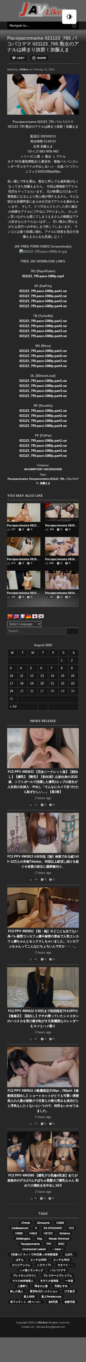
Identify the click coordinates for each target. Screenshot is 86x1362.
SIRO (61, 1243)
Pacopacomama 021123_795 (46, 478)
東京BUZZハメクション (44, 1291)
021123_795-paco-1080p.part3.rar (43, 301)
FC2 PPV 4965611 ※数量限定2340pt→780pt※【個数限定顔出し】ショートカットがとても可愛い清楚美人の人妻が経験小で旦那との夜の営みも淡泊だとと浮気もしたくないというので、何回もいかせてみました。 (43, 1101)
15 (62, 676)
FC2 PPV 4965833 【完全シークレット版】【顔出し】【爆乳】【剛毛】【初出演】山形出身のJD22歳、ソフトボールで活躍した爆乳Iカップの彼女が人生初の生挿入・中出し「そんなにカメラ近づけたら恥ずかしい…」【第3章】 (43, 782)
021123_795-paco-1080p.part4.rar (43, 306)
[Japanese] (35, 616)
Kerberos (64, 1233)
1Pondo (25, 1222)
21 (52, 683)
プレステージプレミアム (57, 1275)
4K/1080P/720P (33, 469)
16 (72, 676)
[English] (16, 616)
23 (72, 683)
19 (31, 683)
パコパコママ (58, 1270)
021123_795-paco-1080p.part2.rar (43, 296)
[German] (29, 616)
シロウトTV (44, 1264)
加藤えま (45, 483)
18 (21, 683)
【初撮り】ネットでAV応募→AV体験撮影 (34, 1254)
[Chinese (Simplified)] (10, 616)
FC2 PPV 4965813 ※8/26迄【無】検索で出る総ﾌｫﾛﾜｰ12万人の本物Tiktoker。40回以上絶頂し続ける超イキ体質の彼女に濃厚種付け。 (43, 861)
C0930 (60, 1222)
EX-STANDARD (53, 1227)
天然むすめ (61, 1285)
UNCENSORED (52, 469)
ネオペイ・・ (65, 1264)
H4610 (33, 1233)
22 (62, 683)
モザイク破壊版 (49, 1280)
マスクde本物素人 (22, 1280)
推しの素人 (16, 1291)
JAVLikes (42, 1322)
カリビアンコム (21, 1264)
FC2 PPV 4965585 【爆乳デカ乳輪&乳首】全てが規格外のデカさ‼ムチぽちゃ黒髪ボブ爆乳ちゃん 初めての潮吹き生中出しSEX (43, 1180)
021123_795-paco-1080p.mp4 (43, 276)
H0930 (19, 1233)
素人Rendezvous (51, 1296)
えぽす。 (70, 1254)
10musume (43, 1222)
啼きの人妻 (41, 1285)
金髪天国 (69, 1301)
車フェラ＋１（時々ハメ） (26, 1301)
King (39, 1238)
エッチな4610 (61, 1259)
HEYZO (48, 1233)
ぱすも (20, 1259)
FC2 (71, 1227)
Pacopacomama (18, 478)
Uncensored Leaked (34, 1249)
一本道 (69, 1280)
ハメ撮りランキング (31, 1270)
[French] (22, 616)
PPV (48, 1243)
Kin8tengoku (23, 1238)
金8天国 (53, 1301)
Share (41, 58)
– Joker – (57, 1249)
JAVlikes (24, 69)
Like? (21, 58)
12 (31, 676)
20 (42, 683)
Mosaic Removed (59, 1238)
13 (42, 676)
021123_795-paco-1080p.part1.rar (43, 291)
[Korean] (41, 616)
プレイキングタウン (25, 1275)
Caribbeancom (19, 1227)
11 (21, 676)
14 (52, 676)
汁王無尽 (69, 1291)
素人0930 (29, 1296)
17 (11, 683)
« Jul (13, 706)
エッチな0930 (38, 1259)
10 (11, 676)
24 (11, 691)
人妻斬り (22, 1285)
